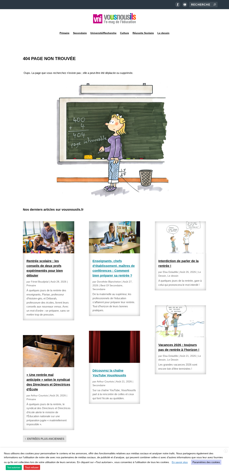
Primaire (64, 33)
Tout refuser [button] (32, 467)
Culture (124, 33)
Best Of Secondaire (111, 285)
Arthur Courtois (39, 395)
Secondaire (80, 33)
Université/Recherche (103, 33)
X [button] (225, 451)
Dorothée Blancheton (109, 281)
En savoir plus (180, 462)
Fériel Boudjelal (39, 281)
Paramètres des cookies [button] (206, 462)
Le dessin (163, 33)
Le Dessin (172, 359)
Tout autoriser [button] (13, 467)
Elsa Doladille (170, 272)
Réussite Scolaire (143, 33)
